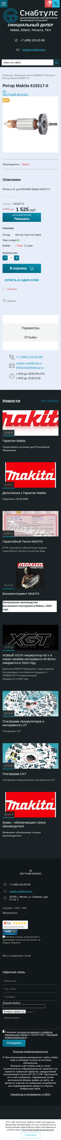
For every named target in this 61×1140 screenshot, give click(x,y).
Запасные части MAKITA (28, 75)
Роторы (49, 75)
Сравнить (11, 289)
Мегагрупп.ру (10, 912)
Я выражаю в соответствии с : (31, 1035)
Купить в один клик (22, 280)
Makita (25, 164)
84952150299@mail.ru (30, 367)
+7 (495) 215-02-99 (32, 40)
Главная (7, 75)
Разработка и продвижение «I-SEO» (31, 1094)
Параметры (30, 328)
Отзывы (30, 337)
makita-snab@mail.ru (34, 49)
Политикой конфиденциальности (38, 1130)
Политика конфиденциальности (30, 1051)
